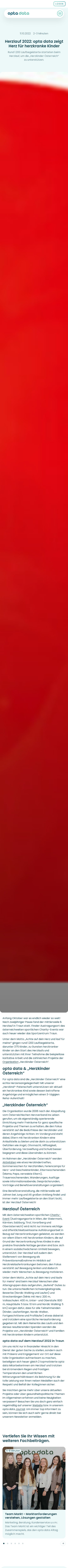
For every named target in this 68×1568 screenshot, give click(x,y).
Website (37, 1405)
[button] (3, 1543)
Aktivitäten (9, 1162)
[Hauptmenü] (60, 13)
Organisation (11, 1062)
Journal (20, 1409)
